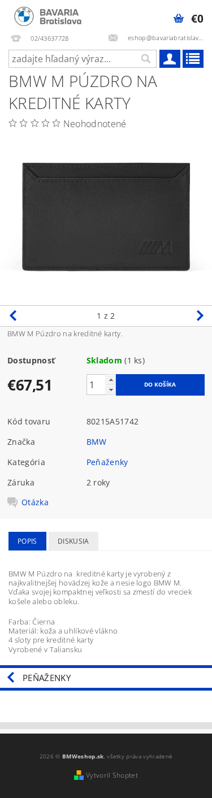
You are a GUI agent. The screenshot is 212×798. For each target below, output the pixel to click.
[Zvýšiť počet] (111, 379)
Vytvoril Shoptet (112, 775)
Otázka (35, 502)
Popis (27, 541)
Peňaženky (107, 462)
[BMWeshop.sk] (47, 14)
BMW (96, 441)
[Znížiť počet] (111, 389)
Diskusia (73, 541)
